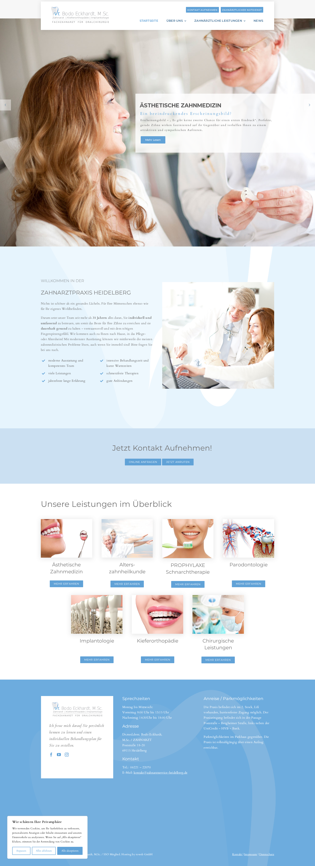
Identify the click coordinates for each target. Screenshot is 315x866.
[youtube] (59, 755)
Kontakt (237, 854)
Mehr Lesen (154, 139)
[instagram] (67, 755)
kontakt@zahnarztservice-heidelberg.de (160, 773)
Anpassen (21, 850)
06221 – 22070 (140, 767)
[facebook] (51, 755)
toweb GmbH (144, 854)
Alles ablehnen (44, 850)
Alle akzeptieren (70, 850)
